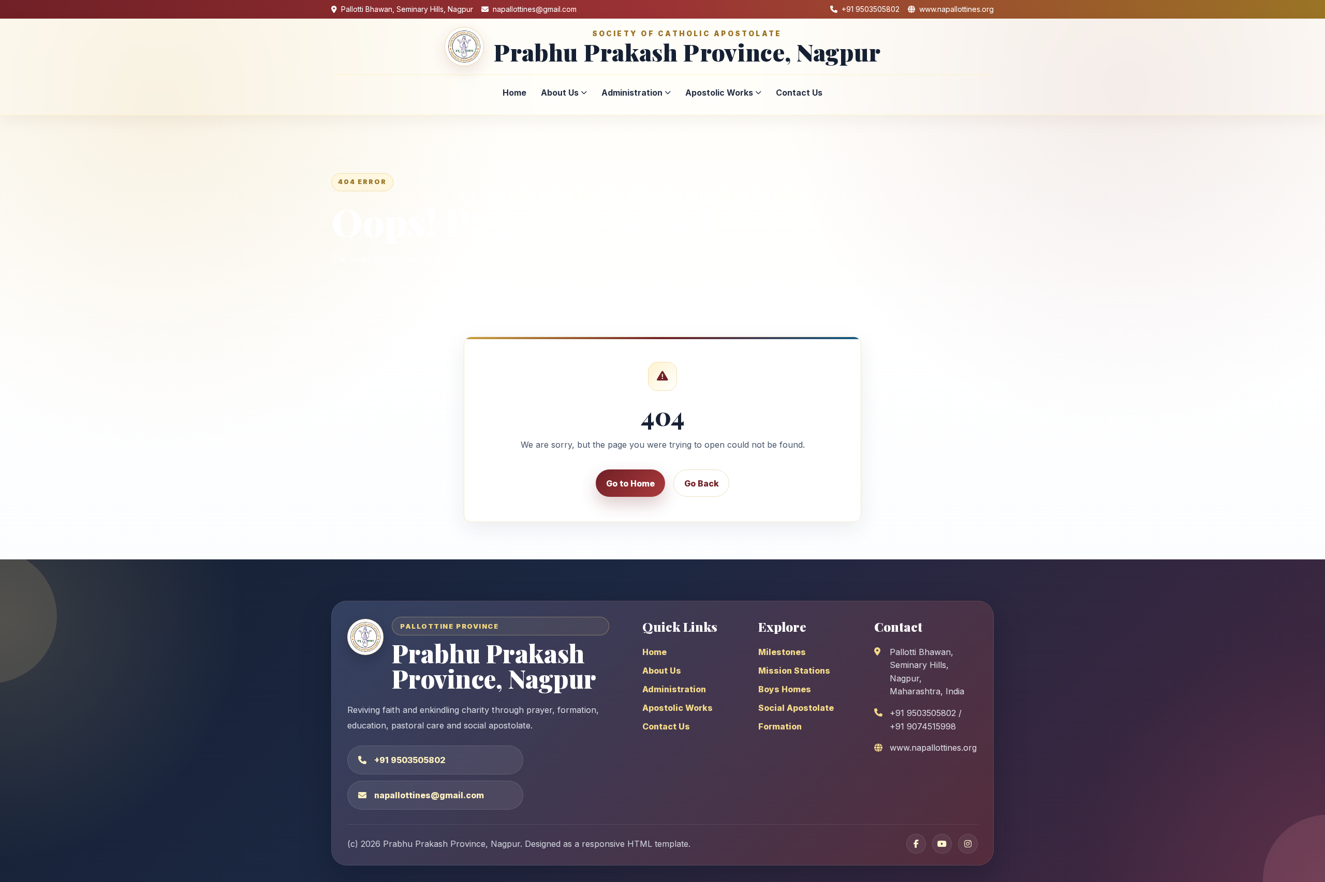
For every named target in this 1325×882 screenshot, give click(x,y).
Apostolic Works (719, 92)
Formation (780, 726)
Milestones (782, 652)
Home (514, 92)
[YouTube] (942, 844)
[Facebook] (916, 844)
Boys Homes (784, 689)
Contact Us (799, 92)
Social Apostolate (796, 708)
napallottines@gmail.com (429, 795)
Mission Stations (794, 670)
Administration (631, 92)
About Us (560, 92)
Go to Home (630, 483)
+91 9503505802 (410, 760)
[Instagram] (968, 844)
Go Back (701, 483)
